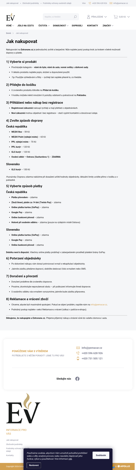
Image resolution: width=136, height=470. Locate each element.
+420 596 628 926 (92, 353)
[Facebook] (77, 379)
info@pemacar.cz (99, 304)
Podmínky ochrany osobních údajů (57, 3)
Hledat (75, 17)
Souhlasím (101, 455)
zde (70, 459)
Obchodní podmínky (30, 3)
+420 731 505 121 (92, 358)
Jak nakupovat (12, 3)
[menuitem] (10, 26)
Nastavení (34, 465)
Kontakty (10, 455)
